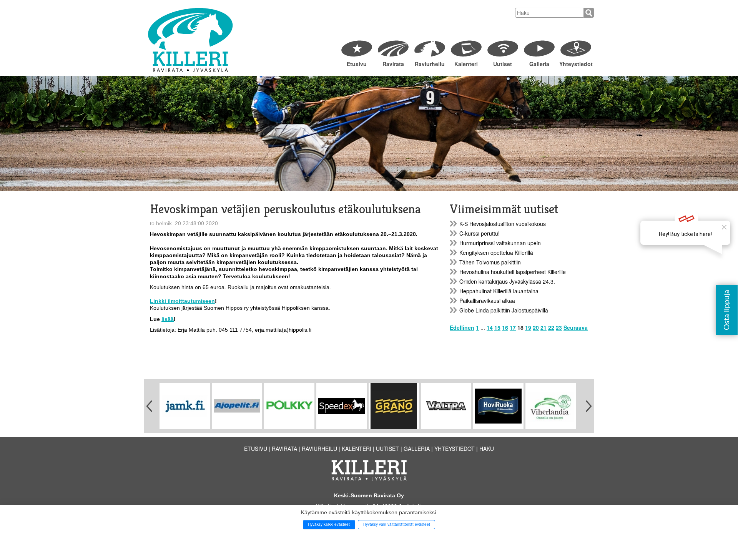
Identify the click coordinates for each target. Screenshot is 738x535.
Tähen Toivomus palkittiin (490, 262)
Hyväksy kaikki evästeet (329, 524)
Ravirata (393, 64)
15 (497, 327)
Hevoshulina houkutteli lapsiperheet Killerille (512, 272)
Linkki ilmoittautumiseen (182, 301)
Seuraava (575, 327)
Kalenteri (466, 64)
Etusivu (357, 64)
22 (551, 327)
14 (490, 327)
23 (559, 327)
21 (543, 327)
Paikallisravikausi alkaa (487, 300)
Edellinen (462, 327)
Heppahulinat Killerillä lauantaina (499, 291)
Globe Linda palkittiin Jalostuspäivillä (503, 310)
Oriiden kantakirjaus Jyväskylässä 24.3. (507, 281)
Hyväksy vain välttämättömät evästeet (396, 524)
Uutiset (502, 64)
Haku (486, 448)
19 (528, 327)
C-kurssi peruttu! (479, 233)
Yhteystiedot (575, 64)
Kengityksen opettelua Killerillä (496, 252)
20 (536, 327)
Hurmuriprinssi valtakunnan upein (500, 243)
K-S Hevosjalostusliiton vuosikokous (502, 224)
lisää (167, 319)
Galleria (539, 64)
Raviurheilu (430, 64)
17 (513, 327)
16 (505, 327)
